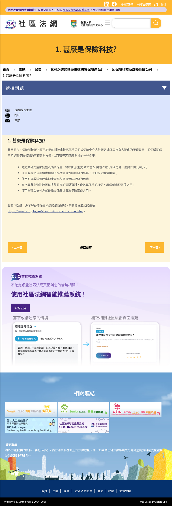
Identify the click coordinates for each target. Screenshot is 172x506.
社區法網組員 (83, 491)
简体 (163, 4)
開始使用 (20, 308)
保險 (37, 69)
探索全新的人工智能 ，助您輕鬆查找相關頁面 (64, 10)
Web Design (146, 501)
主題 (22, 69)
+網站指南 (144, 4)
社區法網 (39, 23)
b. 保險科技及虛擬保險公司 (132, 69)
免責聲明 (125, 491)
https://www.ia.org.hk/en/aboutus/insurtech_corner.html (45, 211)
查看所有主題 (23, 110)
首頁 (6, 69)
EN (156, 4)
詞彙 (66, 491)
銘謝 (111, 491)
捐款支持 (127, 4)
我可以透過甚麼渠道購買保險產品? (76, 69)
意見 (100, 491)
